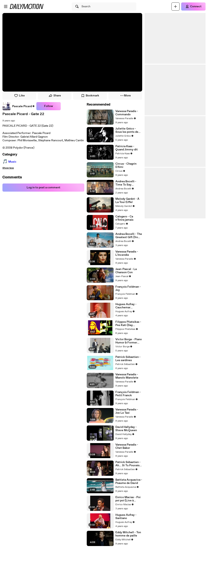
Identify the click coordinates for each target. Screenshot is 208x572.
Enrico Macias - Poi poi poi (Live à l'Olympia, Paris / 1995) (128, 499)
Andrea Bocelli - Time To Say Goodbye (125, 183)
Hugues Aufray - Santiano (125, 516)
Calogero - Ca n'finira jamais (124, 218)
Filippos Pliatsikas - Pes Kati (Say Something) (128, 323)
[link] (18, 106)
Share (57, 95)
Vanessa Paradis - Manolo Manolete (126, 376)
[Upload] (175, 6)
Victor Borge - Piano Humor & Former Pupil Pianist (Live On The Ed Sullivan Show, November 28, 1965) (128, 341)
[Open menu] (5, 6)
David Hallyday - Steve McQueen (126, 428)
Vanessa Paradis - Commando (126, 113)
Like (22, 95)
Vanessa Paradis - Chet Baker (126, 446)
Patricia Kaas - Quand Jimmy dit (126, 148)
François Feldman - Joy (128, 288)
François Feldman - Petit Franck (128, 394)
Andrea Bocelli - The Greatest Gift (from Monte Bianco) (128, 235)
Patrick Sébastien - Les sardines (128, 358)
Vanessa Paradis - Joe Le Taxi (126, 411)
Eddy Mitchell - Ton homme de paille (128, 534)
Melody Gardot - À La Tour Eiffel (127, 200)
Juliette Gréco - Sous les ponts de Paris (126, 130)
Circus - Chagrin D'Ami (125, 165)
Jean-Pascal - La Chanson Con (126, 271)
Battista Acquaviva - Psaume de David (128, 481)
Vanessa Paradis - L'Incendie (126, 253)
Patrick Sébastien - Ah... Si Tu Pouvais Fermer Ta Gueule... (128, 464)
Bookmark (92, 95)
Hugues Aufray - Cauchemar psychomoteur (125, 306)
